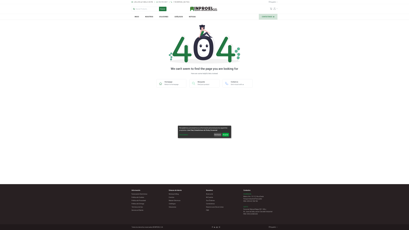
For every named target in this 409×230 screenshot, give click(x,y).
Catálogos (172, 204)
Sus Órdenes (210, 200)
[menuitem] (137, 17)
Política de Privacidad (139, 200)
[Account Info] (275, 8)
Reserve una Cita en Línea (214, 207)
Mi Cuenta (209, 197)
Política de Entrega (138, 204)
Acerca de (209, 194)
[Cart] (271, 9)
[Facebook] (212, 227)
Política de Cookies (138, 197)
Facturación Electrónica (139, 194)
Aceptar (225, 135)
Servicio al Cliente (137, 210)
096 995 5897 (163, 2)
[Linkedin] (214, 227)
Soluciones (172, 207)
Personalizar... (184, 135)
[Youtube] (217, 227)
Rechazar (217, 135)
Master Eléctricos (174, 200)
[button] (273, 2)
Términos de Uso (137, 207)
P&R (207, 210)
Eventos (171, 197)
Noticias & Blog (174, 194)
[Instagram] (219, 227)
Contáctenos (210, 204)
